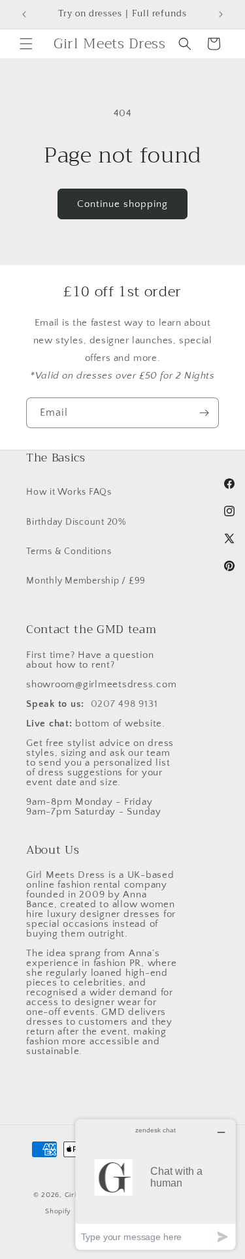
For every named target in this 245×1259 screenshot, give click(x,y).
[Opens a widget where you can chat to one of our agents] (155, 1184)
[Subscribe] (203, 412)
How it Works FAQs (69, 492)
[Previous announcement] (24, 14)
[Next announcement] (220, 14)
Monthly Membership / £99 (86, 581)
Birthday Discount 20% (76, 522)
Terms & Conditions (69, 551)
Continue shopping (122, 204)
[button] (26, 43)
